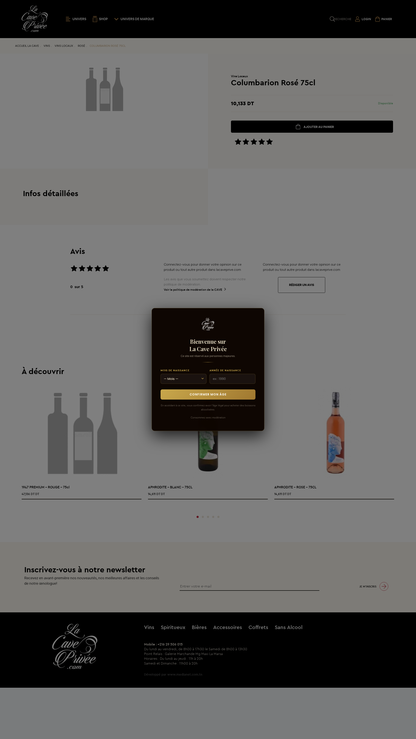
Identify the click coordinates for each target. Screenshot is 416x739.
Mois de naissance (175, 370)
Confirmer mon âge (208, 394)
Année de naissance (225, 370)
